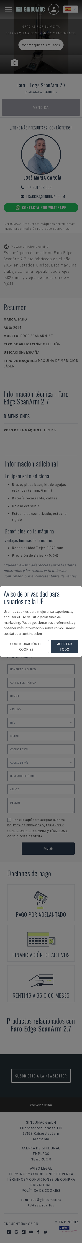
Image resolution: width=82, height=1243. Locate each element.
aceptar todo (64, 647)
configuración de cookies (26, 647)
